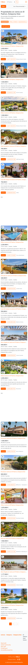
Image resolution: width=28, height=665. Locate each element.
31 (4, 435)
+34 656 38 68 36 (11, 355)
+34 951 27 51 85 (11, 551)
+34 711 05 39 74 (11, 59)
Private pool (4, 648)
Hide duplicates (5, 26)
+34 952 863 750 (11, 388)
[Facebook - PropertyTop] (17, 659)
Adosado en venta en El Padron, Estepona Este (13, 275)
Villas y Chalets (13, 21)
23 (4, 109)
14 (4, 501)
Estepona (9, 635)
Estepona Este (17, 635)
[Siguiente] (25, 37)
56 (4, 535)
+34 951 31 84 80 (11, 255)
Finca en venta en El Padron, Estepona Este (12, 538)
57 (4, 372)
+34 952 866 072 (11, 484)
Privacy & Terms (12, 659)
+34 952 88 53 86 (11, 322)
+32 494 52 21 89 (11, 92)
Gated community (6, 645)
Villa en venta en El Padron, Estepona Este (12, 46)
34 (4, 238)
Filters (3, 6)
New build (3, 643)
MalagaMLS (3, 2)
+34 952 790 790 (11, 451)
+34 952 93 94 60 (11, 518)
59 (4, 176)
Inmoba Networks (18, 662)
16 (4, 305)
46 (4, 76)
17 (4, 142)
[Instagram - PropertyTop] (19, 659)
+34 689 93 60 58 (11, 288)
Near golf (3, 646)
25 (4, 272)
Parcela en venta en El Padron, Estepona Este (13, 438)
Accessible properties (6, 650)
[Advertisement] (14, 210)
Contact (3, 59)
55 (4, 601)
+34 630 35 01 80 (11, 159)
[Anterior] (2, 37)
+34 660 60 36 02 (11, 192)
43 (4, 42)
